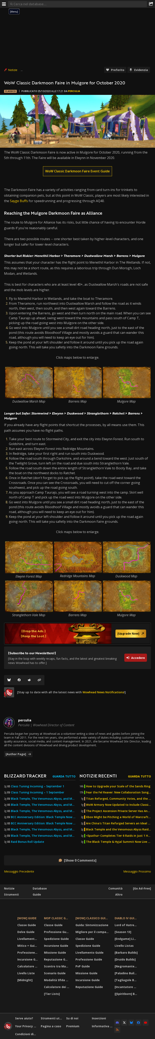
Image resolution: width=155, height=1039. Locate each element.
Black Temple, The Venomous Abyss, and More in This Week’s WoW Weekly (43, 811)
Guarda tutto (63, 776)
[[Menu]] (4, 4)
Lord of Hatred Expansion (127, 925)
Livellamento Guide (28, 939)
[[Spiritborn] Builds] (127, 994)
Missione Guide (55, 952)
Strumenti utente (52, 1018)
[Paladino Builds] (127, 973)
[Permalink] (39, 680)
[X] (124, 1023)
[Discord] (117, 1023)
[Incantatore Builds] (127, 987)
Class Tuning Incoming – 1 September (37, 792)
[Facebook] (19, 680)
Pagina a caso (51, 1026)
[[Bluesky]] (9, 680)
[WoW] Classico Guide (92, 918)
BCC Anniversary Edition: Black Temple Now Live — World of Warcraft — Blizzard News (43, 817)
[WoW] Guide (27, 918)
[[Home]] (8, 1029)
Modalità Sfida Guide (57, 980)
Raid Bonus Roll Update (27, 842)
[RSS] (117, 1030)
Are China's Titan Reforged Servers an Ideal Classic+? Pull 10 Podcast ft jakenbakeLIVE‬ (118, 823)
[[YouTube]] (145, 1023)
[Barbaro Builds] (126, 952)
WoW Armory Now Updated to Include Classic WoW (118, 805)
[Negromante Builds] (127, 966)
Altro (119, 894)
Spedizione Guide (56, 939)
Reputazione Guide (57, 959)
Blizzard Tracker (25, 776)
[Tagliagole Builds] (127, 980)
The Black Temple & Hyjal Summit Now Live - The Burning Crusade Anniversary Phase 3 (118, 842)
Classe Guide (26, 925)
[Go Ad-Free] (142, 888)
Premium (72, 1026)
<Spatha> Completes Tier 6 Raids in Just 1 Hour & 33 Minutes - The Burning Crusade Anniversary (118, 836)
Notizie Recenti (98, 776)
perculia (74, 91)
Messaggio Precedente (19, 871)
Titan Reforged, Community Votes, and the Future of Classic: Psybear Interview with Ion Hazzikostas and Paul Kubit (118, 798)
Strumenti (11, 894)
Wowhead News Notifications (103, 692)
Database (40, 888)
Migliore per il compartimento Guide (92, 932)
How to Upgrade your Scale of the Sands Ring (118, 786)
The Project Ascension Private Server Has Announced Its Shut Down (118, 811)
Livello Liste (26, 973)
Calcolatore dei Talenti (28, 966)
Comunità (115, 888)
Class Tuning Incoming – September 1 (37, 786)
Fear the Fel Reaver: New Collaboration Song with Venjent (118, 792)
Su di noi (72, 1018)
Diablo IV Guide (126, 918)
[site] (9, 692)
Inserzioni (99, 1018)
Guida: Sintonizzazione (91, 925)
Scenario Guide (55, 973)
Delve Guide (26, 932)
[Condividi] (151, 4)
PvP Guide (82, 966)
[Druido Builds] (125, 959)
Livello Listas (124, 946)
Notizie (12, 70)
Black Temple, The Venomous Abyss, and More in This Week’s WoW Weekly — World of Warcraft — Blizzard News (43, 798)
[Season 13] (123, 932)
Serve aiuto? (24, 1018)
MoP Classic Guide (57, 918)
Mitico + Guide (27, 946)
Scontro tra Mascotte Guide (57, 966)
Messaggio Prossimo (137, 871)
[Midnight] (24, 980)
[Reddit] (29, 680)
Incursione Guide (28, 959)
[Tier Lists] (52, 994)
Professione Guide (28, 952)
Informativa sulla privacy (103, 1026)
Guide (37, 894)
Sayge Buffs (19, 201)
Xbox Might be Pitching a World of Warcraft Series (118, 817)
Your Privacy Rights (26, 1026)
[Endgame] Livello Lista (127, 939)
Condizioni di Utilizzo (26, 1034)
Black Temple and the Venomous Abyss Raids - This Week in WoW (118, 829)
